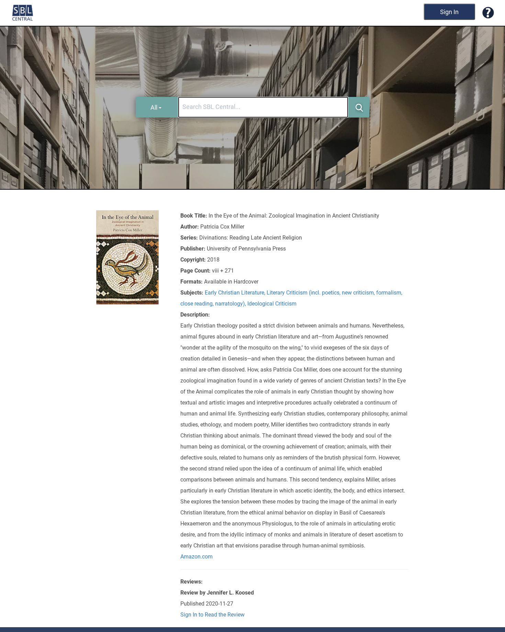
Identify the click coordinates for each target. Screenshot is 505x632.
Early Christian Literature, (236, 292)
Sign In (449, 11)
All (153, 107)
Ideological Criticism (271, 303)
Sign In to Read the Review (212, 614)
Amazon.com (196, 556)
